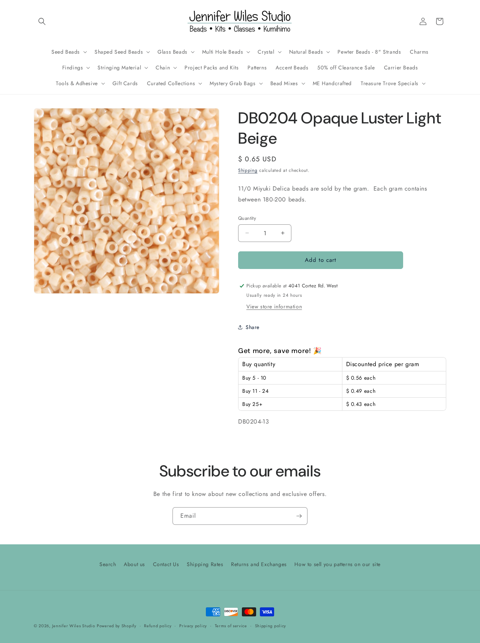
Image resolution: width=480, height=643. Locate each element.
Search (107, 564)
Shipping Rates (205, 564)
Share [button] (253, 327)
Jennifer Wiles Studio (73, 626)
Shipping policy (270, 625)
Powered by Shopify (116, 626)
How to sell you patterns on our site (337, 564)
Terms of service (231, 625)
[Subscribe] (299, 516)
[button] (42, 21)
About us (134, 564)
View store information (274, 306)
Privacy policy (193, 625)
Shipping (248, 170)
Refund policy (157, 625)
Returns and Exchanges (259, 564)
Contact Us (166, 564)
